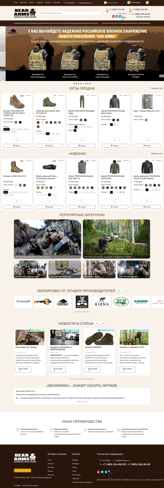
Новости (48, 2)
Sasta (74, 471)
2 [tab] (77, 84)
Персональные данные (30, 485)
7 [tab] (88, 84)
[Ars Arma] (62, 301)
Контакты (57, 2)
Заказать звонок (143, 16)
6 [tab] (86, 84)
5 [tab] (84, 84)
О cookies (17, 485)
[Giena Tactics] (102, 301)
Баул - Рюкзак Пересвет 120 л (147, 111)
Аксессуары (76, 475)
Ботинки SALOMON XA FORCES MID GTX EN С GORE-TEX (14, 113)
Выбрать (18, 145)
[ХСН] (121, 301)
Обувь (74, 467)
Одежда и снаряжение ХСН (132, 347)
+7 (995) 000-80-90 (141, 14)
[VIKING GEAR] (82, 301)
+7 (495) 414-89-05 (138, 10)
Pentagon (75, 464)
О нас (16, 2)
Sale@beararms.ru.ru (122, 460)
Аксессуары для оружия (26, 347)
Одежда (75, 460)
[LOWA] (141, 301)
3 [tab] (79, 84)
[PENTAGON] (23, 301)
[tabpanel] (82, 53)
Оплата (31, 2)
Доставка (23, 2)
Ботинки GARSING (93, 347)
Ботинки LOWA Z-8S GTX (14, 176)
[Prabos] (43, 301)
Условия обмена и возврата (82, 482)
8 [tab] (90, 84)
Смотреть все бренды (82, 311)
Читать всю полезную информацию (82, 379)
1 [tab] (74, 84)
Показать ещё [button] (82, 401)
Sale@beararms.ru (85, 3)
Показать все (157, 88)
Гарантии (40, 2)
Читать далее (23, 369)
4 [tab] (81, 84)
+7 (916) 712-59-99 (115, 10)
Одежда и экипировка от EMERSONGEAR (61, 348)
